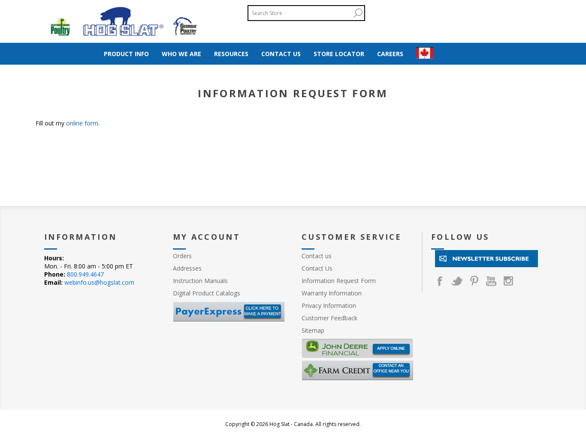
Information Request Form (339, 281)
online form (82, 123)
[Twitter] (456, 280)
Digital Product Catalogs (206, 293)
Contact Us (317, 268)
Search (357, 13)
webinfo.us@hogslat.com (99, 282)
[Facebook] (439, 280)
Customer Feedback (329, 318)
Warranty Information (332, 293)
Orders (182, 256)
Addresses (187, 268)
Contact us (317, 256)
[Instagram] (508, 280)
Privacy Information (329, 305)
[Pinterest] (474, 280)
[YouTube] (491, 280)
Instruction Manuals (200, 281)
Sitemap (313, 330)
